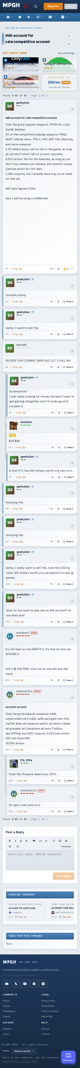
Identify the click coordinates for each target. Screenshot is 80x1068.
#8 (7, 508)
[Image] (60, 840)
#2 (7, 301)
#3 (7, 334)
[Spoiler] (66, 840)
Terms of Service (49, 1011)
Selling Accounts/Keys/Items (23, 27)
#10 (8, 584)
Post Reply (63, 876)
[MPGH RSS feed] (43, 983)
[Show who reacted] (72, 269)
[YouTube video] (10, 846)
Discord (45, 1028)
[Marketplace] (64, 17)
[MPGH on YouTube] (25, 983)
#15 (11, 811)
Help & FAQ (47, 1016)
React (70, 301)
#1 (7, 268)
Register (53, 6)
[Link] (54, 840)
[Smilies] (18, 846)
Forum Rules (47, 1005)
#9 (7, 541)
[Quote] (34, 840)
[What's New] (28, 17)
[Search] (36, 6)
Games (6, 1005)
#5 (10, 412)
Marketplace (9, 1011)
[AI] (52, 17)
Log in (71, 6)
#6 (10, 447)
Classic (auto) (22, 1051)
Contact (45, 1034)
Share (58, 269)
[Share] (69, 44)
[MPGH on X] (16, 983)
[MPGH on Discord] (6, 983)
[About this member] (72, 109)
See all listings (67, 53)
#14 (11, 780)
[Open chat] (20, 17)
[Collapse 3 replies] (5, 427)
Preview (66, 846)
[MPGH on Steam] (34, 983)
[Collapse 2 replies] (5, 786)
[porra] (26, 6)
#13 (7, 749)
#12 (7, 680)
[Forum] (9, 17)
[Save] (69, 35)
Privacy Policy (48, 1000)
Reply (52, 269)
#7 (10, 477)
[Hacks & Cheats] (39, 17)
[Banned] (9, 636)
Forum (6, 1000)
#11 (8, 621)
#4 (7, 367)
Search (6, 1016)
